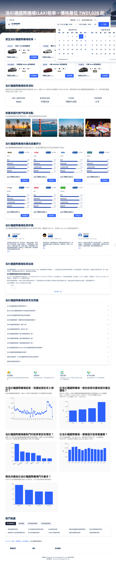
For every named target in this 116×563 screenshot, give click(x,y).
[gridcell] (81, 36)
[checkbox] (68, 36)
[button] (101, 3)
